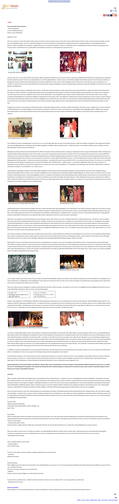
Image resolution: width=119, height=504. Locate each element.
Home (83, 500)
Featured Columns (113, 500)
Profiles (79, 500)
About (87, 500)
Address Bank (93, 500)
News (99, 500)
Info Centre (105, 500)
